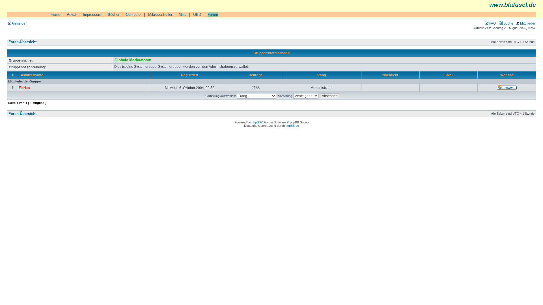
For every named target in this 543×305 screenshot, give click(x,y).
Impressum (92, 14)
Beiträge (255, 75)
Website (506, 75)
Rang (321, 75)
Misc (183, 14)
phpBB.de (292, 125)
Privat (71, 14)
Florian (24, 88)
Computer (134, 14)
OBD (197, 14)
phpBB (256, 122)
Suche (508, 23)
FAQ (492, 23)
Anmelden (19, 23)
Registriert (189, 75)
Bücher (113, 14)
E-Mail (448, 75)
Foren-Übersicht (22, 42)
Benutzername (31, 75)
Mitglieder (527, 23)
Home (55, 14)
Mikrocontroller (160, 14)
